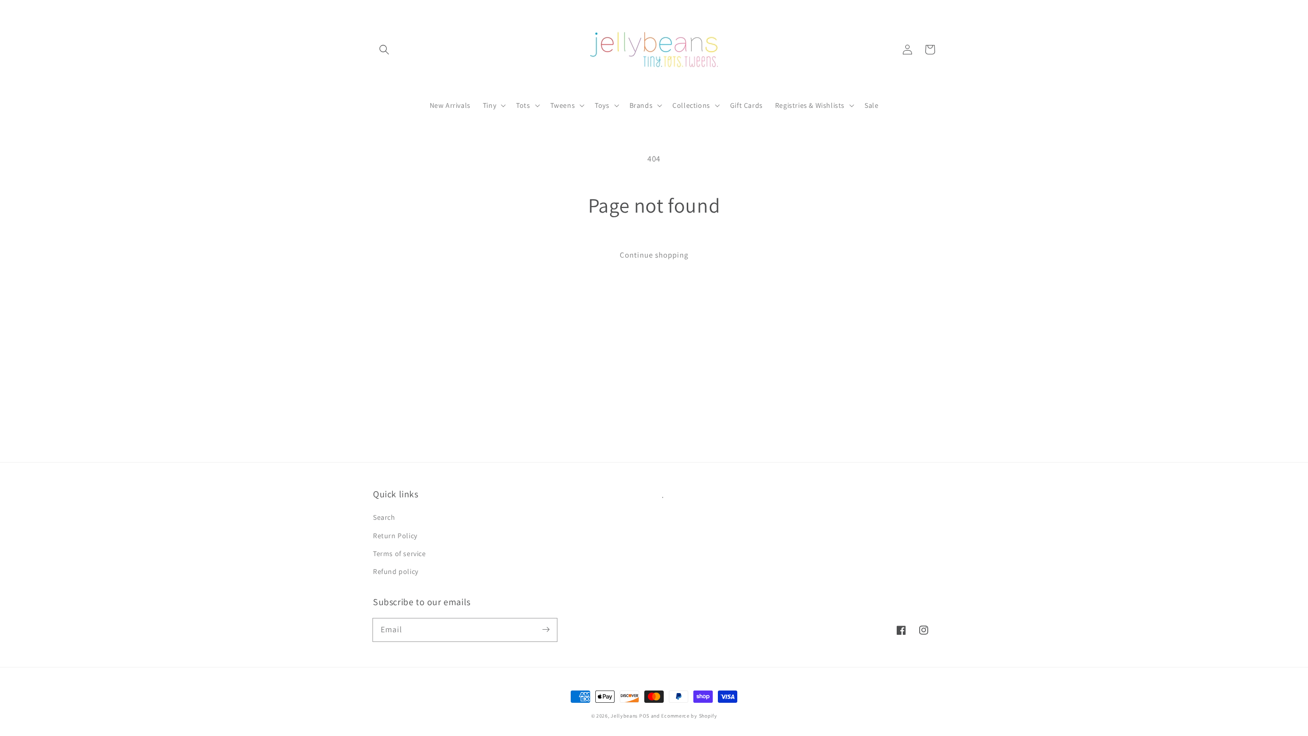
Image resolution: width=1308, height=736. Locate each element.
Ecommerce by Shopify (689, 715)
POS (644, 715)
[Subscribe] (545, 629)
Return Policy (395, 535)
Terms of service (399, 553)
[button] (384, 49)
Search (384, 517)
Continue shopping (654, 255)
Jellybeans (624, 715)
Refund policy (395, 571)
